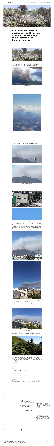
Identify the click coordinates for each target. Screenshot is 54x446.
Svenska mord (24, 409)
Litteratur (23, 405)
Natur (26, 406)
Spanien (28, 407)
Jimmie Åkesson (25, 404)
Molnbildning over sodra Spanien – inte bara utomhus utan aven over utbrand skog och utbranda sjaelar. (26, 381)
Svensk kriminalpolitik (23, 410)
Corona (28, 399)
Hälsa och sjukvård (29, 402)
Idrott (20, 404)
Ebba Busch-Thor (29, 400)
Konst (32, 404)
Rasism (31, 406)
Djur (22, 400)
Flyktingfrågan (22, 401)
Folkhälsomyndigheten (27, 401)
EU (31, 400)
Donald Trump (25, 400)
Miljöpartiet (21, 406)
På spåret (21, 430)
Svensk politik (29, 410)
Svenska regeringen (29, 409)
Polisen (29, 406)
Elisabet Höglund (9, 2)
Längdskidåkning (26, 405)
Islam (22, 404)
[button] (27, 16)
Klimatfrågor (29, 404)
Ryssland (33, 406)
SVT (24, 411)
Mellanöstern (30, 405)
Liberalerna (21, 405)
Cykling (21, 400)
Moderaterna (23, 406)
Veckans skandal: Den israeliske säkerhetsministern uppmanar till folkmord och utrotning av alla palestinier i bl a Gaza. (42, 400)
